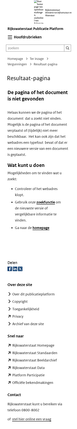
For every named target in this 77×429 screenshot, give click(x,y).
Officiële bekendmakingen (32, 382)
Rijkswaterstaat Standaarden (34, 353)
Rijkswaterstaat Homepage (33, 345)
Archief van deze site (28, 324)
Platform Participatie (28, 375)
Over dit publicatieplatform (33, 294)
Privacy (17, 316)
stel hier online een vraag (31, 419)
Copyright (20, 301)
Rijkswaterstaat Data (28, 368)
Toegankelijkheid (25, 309)
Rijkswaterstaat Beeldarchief (34, 360)
